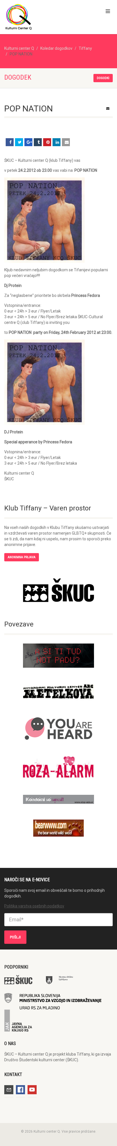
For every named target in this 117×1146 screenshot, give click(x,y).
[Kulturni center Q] (39, 16)
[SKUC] (58, 590)
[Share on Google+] (28, 142)
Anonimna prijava (21, 557)
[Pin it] (47, 142)
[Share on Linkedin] (56, 142)
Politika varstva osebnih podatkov (34, 906)
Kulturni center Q (19, 48)
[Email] (66, 142)
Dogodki (103, 78)
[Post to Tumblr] (38, 142)
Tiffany (85, 48)
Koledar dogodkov (56, 48)
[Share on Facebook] (10, 142)
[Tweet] (19, 142)
